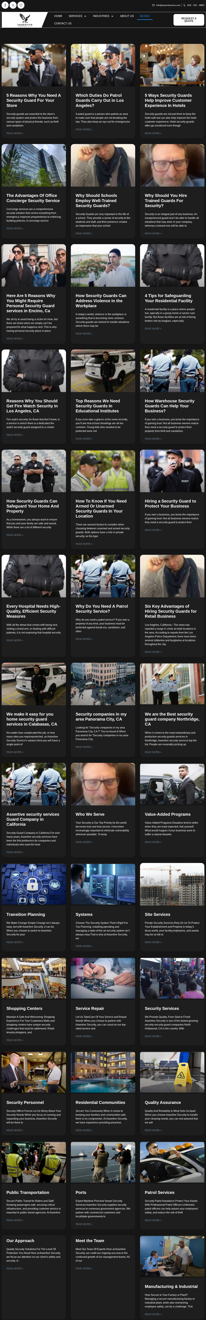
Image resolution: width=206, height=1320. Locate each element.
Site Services (157, 914)
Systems (84, 914)
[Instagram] (20, 5)
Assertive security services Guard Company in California (32, 819)
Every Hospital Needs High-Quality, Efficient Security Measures (33, 611)
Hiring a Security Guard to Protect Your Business (170, 503)
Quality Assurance (163, 1102)
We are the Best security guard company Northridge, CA (172, 719)
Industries (101, 16)
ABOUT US (127, 16)
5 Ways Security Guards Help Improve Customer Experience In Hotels (168, 100)
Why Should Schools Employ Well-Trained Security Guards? (96, 200)
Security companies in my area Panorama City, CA (101, 717)
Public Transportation (27, 1192)
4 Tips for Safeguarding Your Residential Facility (168, 298)
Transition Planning (25, 914)
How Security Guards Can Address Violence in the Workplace (101, 300)
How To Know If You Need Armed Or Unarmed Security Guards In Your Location (101, 509)
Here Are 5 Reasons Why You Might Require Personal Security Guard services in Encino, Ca (30, 303)
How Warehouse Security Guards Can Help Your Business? (169, 405)
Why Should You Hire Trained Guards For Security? (166, 200)
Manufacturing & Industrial (171, 1286)
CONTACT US (62, 23)
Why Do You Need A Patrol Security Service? (102, 609)
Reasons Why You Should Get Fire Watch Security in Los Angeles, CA (32, 405)
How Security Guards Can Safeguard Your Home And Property (32, 506)
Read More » (14, 133)
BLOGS (144, 16)
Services (75, 16)
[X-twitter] (13, 5)
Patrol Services (159, 1192)
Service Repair (90, 1008)
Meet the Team (90, 1240)
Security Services (162, 1008)
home (58, 16)
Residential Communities (100, 1102)
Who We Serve (90, 814)
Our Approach (20, 1240)
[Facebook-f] (5, 5)
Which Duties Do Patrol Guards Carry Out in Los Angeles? (100, 100)
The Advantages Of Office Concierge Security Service (33, 198)
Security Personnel (25, 1102)
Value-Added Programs (168, 814)
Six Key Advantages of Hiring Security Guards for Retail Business (171, 611)
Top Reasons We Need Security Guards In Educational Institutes (98, 405)
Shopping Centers (24, 1008)
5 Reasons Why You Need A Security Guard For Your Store (33, 100)
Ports (81, 1192)
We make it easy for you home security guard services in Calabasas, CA (31, 719)
